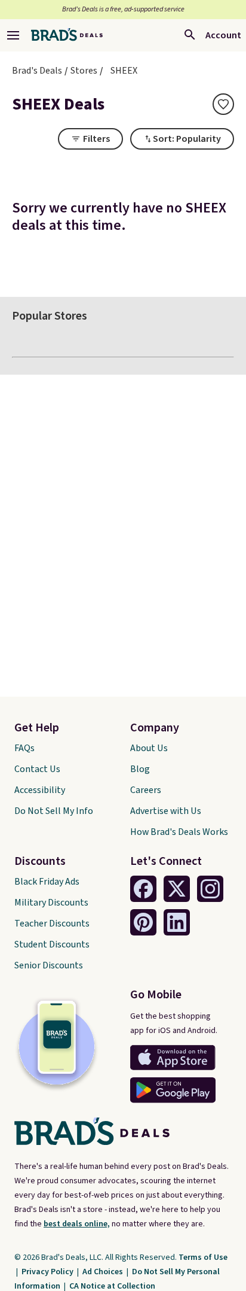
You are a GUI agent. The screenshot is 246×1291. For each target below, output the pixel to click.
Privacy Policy (48, 1272)
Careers (145, 790)
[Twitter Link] (176, 888)
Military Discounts (51, 903)
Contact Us (37, 769)
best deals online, (77, 1224)
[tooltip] (223, 104)
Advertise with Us (165, 811)
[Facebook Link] (143, 888)
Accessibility (39, 790)
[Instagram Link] (210, 888)
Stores (83, 70)
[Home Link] (66, 35)
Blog (140, 769)
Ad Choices (103, 1272)
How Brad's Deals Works (179, 832)
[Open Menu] (13, 35)
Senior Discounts (48, 965)
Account (223, 35)
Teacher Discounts (52, 923)
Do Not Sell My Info (53, 811)
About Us (149, 748)
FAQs (24, 748)
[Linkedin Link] (176, 922)
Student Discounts (52, 944)
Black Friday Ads (46, 882)
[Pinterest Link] (143, 922)
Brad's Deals (37, 70)
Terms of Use (203, 1257)
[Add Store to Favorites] (223, 104)
